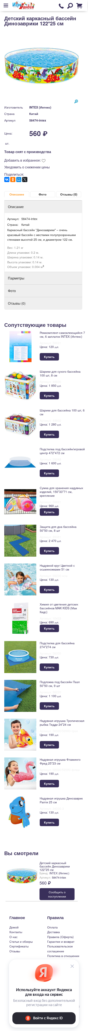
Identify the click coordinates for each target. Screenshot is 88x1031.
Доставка (53, 932)
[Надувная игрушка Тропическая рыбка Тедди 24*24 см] (20, 734)
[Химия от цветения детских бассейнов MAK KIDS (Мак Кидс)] (20, 617)
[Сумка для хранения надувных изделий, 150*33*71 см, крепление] (20, 501)
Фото (43, 194)
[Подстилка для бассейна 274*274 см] (20, 656)
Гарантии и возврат (60, 941)
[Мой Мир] (18, 179)
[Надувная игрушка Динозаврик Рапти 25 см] (20, 811)
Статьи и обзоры (21, 941)
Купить (49, 357)
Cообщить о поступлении (57, 894)
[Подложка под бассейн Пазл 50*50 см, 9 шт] (20, 695)
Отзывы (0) (68, 194)
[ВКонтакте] (6, 179)
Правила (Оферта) (60, 937)
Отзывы (14, 951)
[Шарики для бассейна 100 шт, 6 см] (20, 423)
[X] (24, 179)
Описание (16, 194)
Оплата (52, 927)
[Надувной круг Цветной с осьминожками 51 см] (20, 579)
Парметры (16, 278)
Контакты (15, 932)
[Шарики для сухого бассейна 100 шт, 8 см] (20, 385)
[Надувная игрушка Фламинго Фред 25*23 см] (20, 773)
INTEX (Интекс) (40, 107)
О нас (13, 937)
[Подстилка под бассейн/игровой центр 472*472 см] (20, 462)
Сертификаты (19, 946)
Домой (14, 927)
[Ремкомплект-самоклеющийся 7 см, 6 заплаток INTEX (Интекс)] (20, 346)
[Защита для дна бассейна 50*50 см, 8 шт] (20, 540)
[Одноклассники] (12, 179)
